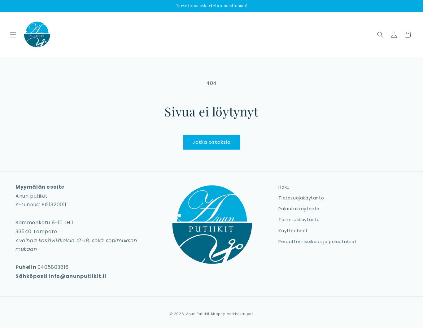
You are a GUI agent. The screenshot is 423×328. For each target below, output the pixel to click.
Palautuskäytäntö (299, 209)
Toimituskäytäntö (299, 219)
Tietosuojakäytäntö (301, 198)
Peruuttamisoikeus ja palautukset (317, 241)
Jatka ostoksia (212, 142)
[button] (13, 35)
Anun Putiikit (198, 313)
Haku (284, 187)
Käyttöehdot (293, 231)
